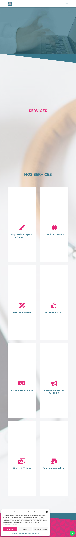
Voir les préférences (40, 529)
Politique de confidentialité (17, 533)
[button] (47, 512)
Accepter (10, 529)
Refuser (25, 529)
